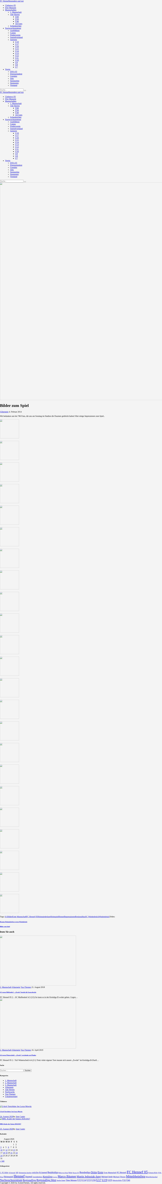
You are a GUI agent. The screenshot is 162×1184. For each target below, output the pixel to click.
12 (6, 1150)
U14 (84, 1180)
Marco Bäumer (67, 1176)
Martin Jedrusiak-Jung (89, 1176)
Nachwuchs (10, 1092)
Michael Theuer (119, 1177)
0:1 (6, 917)
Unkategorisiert (11, 1096)
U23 (110, 1180)
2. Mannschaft (5, 987)
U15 (89, 1180)
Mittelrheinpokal (151, 1177)
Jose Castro (20, 1116)
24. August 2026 (6, 1116)
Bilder (9, 917)
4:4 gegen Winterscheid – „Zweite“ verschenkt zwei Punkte (18, 1055)
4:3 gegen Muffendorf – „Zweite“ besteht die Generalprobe (18, 992)
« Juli (2, 1161)
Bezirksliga (52, 1172)
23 (17, 1153)
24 (1, 1156)
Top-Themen (26, 987)
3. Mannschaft (10, 1085)
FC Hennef (121, 1172)
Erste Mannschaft (19, 917)
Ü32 (124, 1180)
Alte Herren (10, 1090)
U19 (104, 1180)
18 (4, 1153)
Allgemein (4, 412)
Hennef (61, 917)
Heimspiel (54, 917)
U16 (93, 1180)
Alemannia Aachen (25, 1173)
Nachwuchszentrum (11, 1180)
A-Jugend (12, 1173)
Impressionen (69, 917)
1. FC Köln (4, 1173)
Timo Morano (71, 1180)
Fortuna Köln (152, 1173)
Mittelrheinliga (135, 1176)
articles (35, 1172)
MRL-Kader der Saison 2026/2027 (10, 1124)
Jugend (28, 1176)
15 (14, 1150)
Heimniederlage (44, 917)
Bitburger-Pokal (63, 1172)
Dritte (94, 1172)
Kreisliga (47, 1176)
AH (17, 1173)
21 (12, 1153)
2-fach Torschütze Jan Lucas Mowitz (11, 1111)
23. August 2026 (6, 1129)
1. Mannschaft (10, 1080)
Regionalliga (80, 917)
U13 (79, 1180)
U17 (98, 1180)
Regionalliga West (46, 1180)
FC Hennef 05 (32, 917)
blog (70, 1172)
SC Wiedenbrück (92, 917)
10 (1, 1150)
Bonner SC (76, 1172)
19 (6, 1153)
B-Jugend (43, 1172)
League (55, 1177)
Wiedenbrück (104, 917)
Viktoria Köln (117, 1180)
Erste (100, 1172)
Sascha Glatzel (61, 1180)
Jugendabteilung (37, 1177)
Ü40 (128, 1180)
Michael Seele (107, 1177)
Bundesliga (84, 1172)
